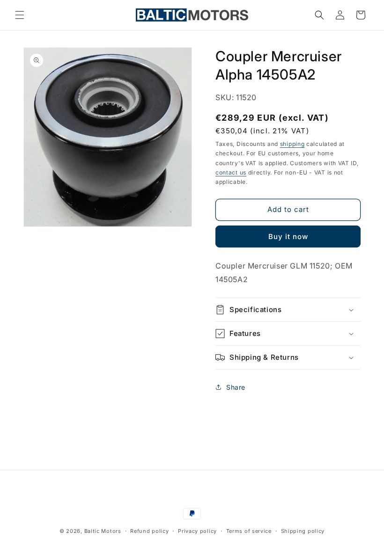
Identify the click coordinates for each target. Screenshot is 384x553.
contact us (230, 172)
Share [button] (235, 387)
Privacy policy (197, 531)
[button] (19, 15)
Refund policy (149, 531)
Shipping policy (303, 531)
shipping (292, 143)
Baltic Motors (102, 531)
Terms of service (249, 531)
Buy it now (288, 236)
